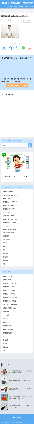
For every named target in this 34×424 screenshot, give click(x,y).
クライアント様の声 (12, 6)
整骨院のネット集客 (9, 205)
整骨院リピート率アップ (10, 202)
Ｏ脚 (4, 264)
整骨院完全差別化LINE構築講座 (17, 2)
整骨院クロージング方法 (10, 219)
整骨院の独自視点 (9, 232)
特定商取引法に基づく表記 (26, 6)
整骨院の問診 (7, 198)
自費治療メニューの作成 (11, 195)
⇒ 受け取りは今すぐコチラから (17, 85)
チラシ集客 (7, 212)
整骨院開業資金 (8, 239)
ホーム (3, 6)
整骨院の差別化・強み (9, 229)
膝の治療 (5, 253)
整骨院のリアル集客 (9, 209)
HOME (18, 418)
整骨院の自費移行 (8, 191)
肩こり (5, 249)
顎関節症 (5, 260)
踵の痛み (5, 257)
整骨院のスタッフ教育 (9, 222)
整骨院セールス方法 (9, 215)
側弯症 (5, 246)
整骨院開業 (6, 236)
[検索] (30, 145)
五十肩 (5, 242)
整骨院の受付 (8, 226)
